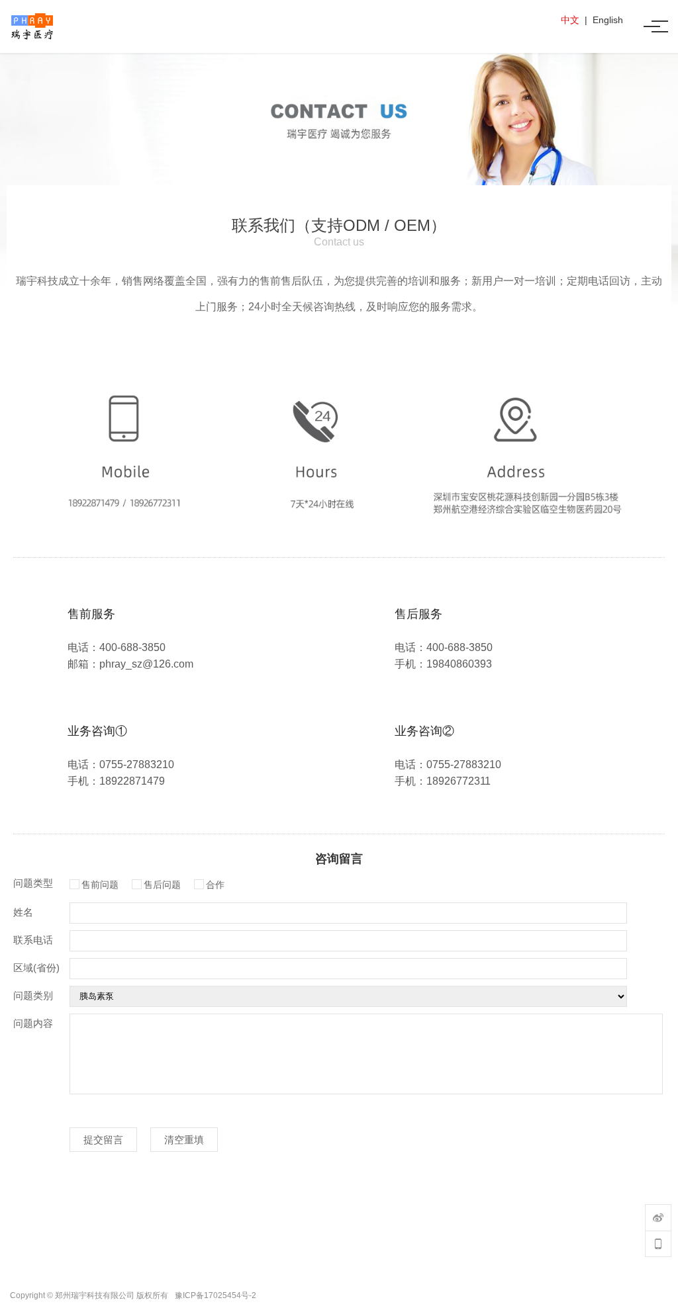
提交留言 (103, 1139)
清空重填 (184, 1139)
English (608, 20)
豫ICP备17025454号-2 (215, 1295)
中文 (570, 20)
